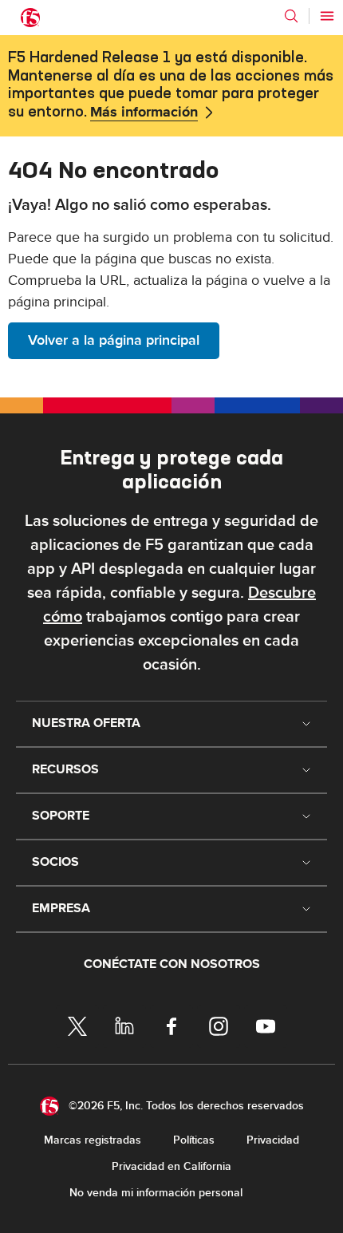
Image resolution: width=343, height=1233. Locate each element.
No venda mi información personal (155, 1192)
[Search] (291, 16)
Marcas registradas (92, 1140)
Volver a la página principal (113, 340)
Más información (144, 112)
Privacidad (272, 1140)
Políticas (194, 1140)
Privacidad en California (171, 1166)
